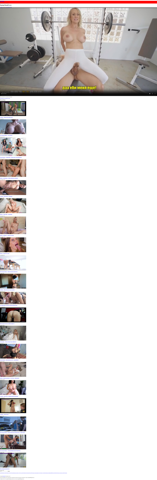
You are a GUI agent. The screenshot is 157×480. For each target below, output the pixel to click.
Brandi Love (3, 98)
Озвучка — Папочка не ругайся (4, 253)
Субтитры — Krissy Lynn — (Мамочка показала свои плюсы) (9, 396)
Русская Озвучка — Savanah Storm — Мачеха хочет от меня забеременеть (11, 157)
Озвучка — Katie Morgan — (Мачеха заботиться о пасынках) (9, 178)
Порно (1, 98)
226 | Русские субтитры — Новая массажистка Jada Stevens (8, 271)
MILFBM (2, 1)
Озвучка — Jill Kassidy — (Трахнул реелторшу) (7, 235)
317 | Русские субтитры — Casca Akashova (6, 135)
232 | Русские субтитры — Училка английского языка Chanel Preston (10, 450)
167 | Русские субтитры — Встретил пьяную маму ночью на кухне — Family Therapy (12, 432)
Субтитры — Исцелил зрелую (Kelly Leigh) (6, 117)
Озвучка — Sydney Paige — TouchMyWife (6, 214)
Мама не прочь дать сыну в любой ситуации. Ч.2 (7, 323)
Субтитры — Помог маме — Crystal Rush (6, 196)
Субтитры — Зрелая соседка (4, 414)
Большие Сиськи (7, 98)
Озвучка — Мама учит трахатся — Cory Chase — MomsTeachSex (9, 378)
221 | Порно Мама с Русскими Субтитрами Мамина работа (8, 305)
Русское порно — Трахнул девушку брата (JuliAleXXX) (8, 341)
